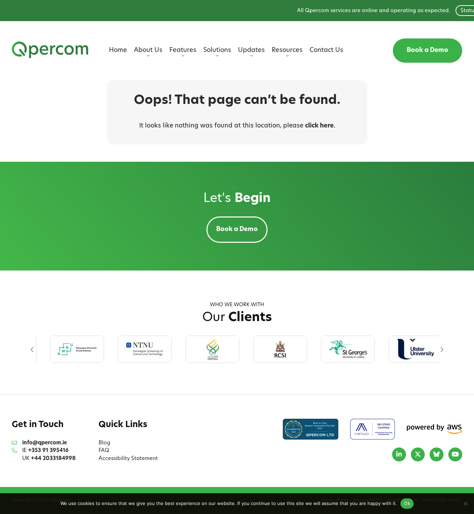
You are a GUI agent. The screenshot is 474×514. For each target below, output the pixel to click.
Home (118, 50)
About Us (148, 50)
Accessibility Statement (128, 458)
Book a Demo (427, 50)
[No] (465, 503)
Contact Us (326, 50)
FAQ (104, 450)
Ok (407, 503)
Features (182, 50)
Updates (251, 50)
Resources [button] (287, 50)
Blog (104, 443)
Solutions (217, 50)
